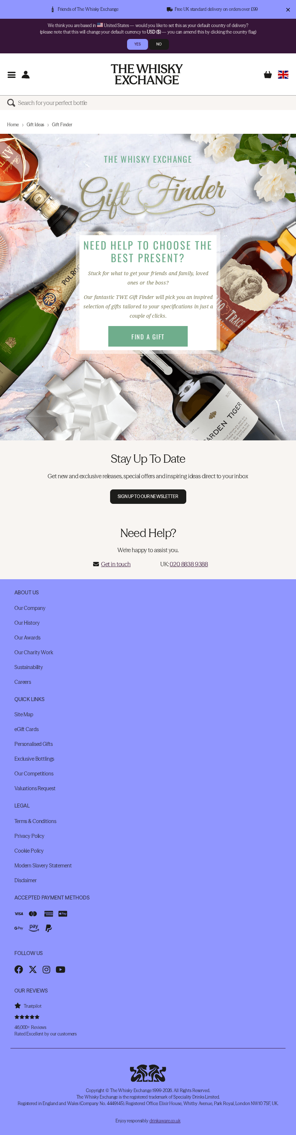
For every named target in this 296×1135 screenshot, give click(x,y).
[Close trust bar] (288, 9)
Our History (26, 623)
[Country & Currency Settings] (283, 74)
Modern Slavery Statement (43, 865)
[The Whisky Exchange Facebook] (18, 969)
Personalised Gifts (33, 744)
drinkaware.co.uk (164, 1120)
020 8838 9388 (189, 564)
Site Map (23, 714)
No (159, 44)
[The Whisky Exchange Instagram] (46, 969)
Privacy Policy (29, 836)
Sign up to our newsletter (148, 496)
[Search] (12, 103)
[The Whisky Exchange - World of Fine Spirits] (147, 74)
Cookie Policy (29, 851)
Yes (137, 44)
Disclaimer (25, 880)
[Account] (25, 74)
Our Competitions (33, 773)
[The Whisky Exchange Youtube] (60, 969)
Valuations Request (34, 788)
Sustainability (28, 667)
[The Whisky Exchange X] (33, 969)
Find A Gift (148, 336)
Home (13, 124)
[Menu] (11, 74)
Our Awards (27, 637)
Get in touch (116, 564)
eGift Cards (26, 729)
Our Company (29, 608)
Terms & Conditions (35, 821)
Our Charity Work (33, 652)
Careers (22, 682)
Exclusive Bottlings (34, 759)
